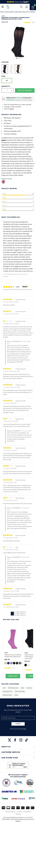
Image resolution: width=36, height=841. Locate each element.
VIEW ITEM (12, 676)
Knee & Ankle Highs (19, 691)
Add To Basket (25, 90)
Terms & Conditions (10, 811)
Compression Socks (7, 691)
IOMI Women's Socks (13, 688)
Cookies (20, 811)
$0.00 (32, 9)
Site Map (18, 814)
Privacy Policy (27, 811)
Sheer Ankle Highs (7, 695)
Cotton (16, 695)
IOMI (4, 688)
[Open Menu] (2, 7)
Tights (22, 688)
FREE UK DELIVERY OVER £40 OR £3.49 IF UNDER (17, 12)
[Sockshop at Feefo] (18, 765)
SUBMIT (18, 724)
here (24, 729)
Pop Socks (29, 688)
